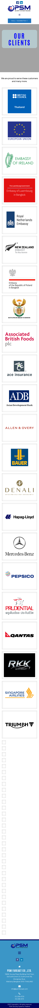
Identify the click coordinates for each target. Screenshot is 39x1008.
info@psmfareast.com (19, 989)
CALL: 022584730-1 (19, 20)
